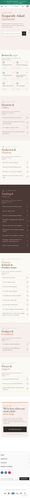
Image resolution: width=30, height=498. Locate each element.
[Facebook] (2, 472)
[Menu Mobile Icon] (1, 6)
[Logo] (15, 6)
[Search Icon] (6, 6)
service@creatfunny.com (15, 429)
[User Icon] (23, 6)
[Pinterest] (9, 472)
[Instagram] (5, 472)
